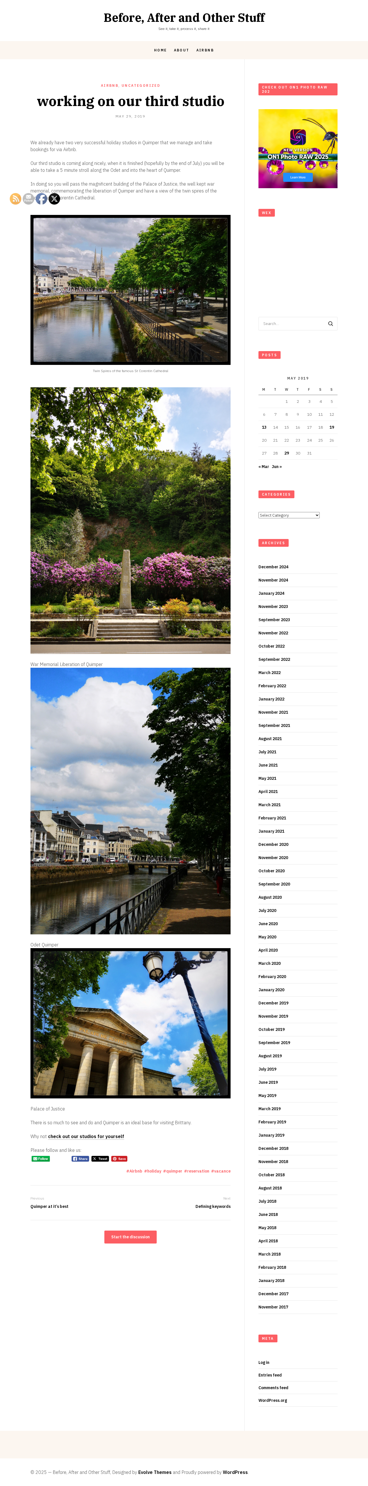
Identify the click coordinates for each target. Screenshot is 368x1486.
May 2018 (267, 1227)
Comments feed (273, 1387)
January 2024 (271, 593)
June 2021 (268, 765)
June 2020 (268, 923)
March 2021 (269, 804)
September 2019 (274, 1042)
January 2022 (271, 699)
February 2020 (272, 976)
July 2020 (267, 910)
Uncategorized (141, 85)
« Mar (263, 466)
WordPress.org (272, 1400)
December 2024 (273, 566)
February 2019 (272, 1122)
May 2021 (267, 778)
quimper (174, 1171)
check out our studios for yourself (86, 1136)
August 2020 (270, 897)
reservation (198, 1171)
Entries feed (270, 1375)
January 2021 (271, 831)
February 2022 (272, 685)
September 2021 (274, 725)
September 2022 (274, 659)
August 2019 (270, 1055)
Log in (263, 1362)
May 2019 (267, 1095)
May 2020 (267, 937)
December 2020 (273, 844)
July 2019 (267, 1069)
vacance (222, 1171)
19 (331, 427)
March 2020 (269, 963)
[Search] (330, 324)
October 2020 (271, 870)
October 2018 (271, 1174)
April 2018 (268, 1241)
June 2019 (268, 1082)
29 (286, 453)
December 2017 (273, 1293)
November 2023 (273, 606)
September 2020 (274, 884)
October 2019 (271, 1029)
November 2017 (273, 1307)
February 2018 (272, 1267)
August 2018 (270, 1188)
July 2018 (267, 1201)
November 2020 (273, 857)
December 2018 (273, 1148)
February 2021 (272, 818)
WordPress (235, 1472)
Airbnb (205, 50)
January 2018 (271, 1280)
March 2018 (269, 1254)
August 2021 (270, 738)
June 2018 (268, 1214)
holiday (154, 1171)
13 (264, 427)
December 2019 (273, 1003)
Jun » (277, 466)
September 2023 (274, 619)
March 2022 (269, 672)
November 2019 (273, 1016)
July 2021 (267, 751)
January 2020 (271, 989)
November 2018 (273, 1161)
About (181, 50)
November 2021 (273, 712)
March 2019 (269, 1108)
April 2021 (268, 791)
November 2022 (273, 633)
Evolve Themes (155, 1472)
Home (160, 50)
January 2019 (271, 1135)
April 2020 (268, 950)
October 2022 (271, 646)
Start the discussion (130, 1236)
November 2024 (273, 580)
